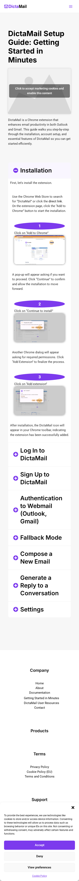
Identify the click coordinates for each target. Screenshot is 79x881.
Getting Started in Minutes (41, 698)
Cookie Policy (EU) (39, 772)
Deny (39, 856)
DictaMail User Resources (41, 703)
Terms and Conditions (39, 776)
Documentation (39, 692)
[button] (73, 808)
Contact (39, 708)
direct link (55, 201)
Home (39, 683)
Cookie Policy (39, 876)
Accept (39, 845)
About (39, 688)
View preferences (39, 867)
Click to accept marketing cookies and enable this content (39, 91)
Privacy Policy (39, 767)
